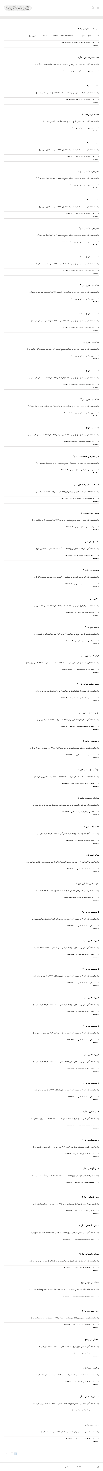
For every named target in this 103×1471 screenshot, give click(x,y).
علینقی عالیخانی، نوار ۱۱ (89, 1254)
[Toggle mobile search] (93, 7)
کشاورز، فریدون (79, 1382)
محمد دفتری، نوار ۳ (91, 741)
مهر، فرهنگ (77, 99)
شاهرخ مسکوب (78, 783)
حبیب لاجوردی (90, 42)
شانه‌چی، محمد (82, 1154)
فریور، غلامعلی (81, 1353)
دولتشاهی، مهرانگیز (89, 783)
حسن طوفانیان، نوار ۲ (90, 1197)
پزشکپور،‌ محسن (90, 527)
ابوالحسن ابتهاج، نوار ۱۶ (89, 342)
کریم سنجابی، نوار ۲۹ (90, 912)
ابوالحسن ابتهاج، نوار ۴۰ (89, 285)
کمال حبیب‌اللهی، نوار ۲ (89, 656)
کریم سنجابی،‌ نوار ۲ (91, 1055)
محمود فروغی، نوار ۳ (90, 114)
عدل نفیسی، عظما (80, 1296)
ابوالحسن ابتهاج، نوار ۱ (90, 428)
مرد (71, 42)
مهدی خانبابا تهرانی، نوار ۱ (88, 713)
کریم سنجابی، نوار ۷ (91, 998)
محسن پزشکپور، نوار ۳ (90, 513)
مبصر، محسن (79, 1439)
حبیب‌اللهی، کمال (89, 669)
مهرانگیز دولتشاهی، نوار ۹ (88, 770)
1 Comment (66, 71)
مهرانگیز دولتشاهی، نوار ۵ (88, 798)
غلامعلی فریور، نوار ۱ (90, 1339)
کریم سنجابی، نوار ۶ (91, 1026)
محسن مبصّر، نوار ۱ (91, 1425)
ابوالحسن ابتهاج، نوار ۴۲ (89, 257)
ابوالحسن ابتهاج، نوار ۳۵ (89, 314)
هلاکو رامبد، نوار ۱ (92, 855)
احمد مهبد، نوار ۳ (92, 143)
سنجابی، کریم (90, 926)
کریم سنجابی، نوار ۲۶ (90, 941)
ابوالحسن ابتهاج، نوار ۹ (90, 371)
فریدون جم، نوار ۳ (91, 599)
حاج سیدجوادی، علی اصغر (87, 470)
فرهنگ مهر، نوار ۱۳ (91, 86)
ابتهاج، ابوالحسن (90, 270)
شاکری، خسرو (90, 1125)
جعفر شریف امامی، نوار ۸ (88, 171)
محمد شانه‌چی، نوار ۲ (90, 1140)
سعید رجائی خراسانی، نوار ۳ (87, 884)
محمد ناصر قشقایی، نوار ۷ (88, 57)
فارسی (84, 42)
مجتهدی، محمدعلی (78, 42)
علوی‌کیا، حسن (82, 1324)
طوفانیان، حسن (84, 1182)
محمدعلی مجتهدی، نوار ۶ (88, 29)
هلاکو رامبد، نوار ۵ (91, 827)
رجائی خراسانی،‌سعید (89, 897)
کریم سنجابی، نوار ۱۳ (90, 969)
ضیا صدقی (78, 470)
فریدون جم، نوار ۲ (92, 627)
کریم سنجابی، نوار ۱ (91, 1083)
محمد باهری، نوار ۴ (91, 570)
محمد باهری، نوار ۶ (91, 542)
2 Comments (66, 1239)
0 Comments (65, 42)
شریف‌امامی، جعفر (81, 185)
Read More (96, 45)
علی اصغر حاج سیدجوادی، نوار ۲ (85, 456)
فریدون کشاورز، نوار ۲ (90, 1368)
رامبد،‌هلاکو (83, 840)
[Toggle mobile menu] (98, 7)
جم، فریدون (91, 612)
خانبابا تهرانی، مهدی (81, 698)
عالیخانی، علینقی (82, 1239)
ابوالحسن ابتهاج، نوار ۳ (89, 399)
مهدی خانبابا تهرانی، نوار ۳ (88, 684)
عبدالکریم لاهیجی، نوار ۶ (89, 1396)
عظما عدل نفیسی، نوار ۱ (89, 1282)
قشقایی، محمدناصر (78, 71)
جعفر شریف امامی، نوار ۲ (89, 228)
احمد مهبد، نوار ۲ (92, 200)
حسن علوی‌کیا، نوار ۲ (90, 1311)
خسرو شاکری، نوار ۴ (91, 1111)
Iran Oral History (93, 1467)
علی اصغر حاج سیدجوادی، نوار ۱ (86, 485)
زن (83, 783)
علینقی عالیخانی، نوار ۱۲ (89, 1225)
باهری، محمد (90, 555)
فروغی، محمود (79, 128)
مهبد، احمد (77, 156)
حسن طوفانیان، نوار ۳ (90, 1168)
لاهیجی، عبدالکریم (80, 1410)
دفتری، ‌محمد (82, 755)
